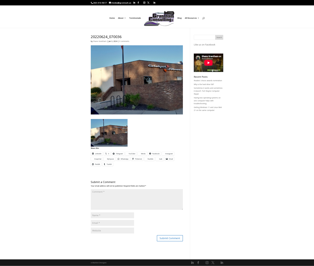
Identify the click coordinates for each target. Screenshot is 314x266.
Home (112, 18)
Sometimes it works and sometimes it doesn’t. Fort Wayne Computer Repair (208, 91)
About (121, 18)
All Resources (191, 18)
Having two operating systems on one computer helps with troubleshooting (207, 101)
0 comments (124, 41)
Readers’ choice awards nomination (208, 80)
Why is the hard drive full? (204, 84)
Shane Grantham (99, 41)
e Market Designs (98, 262)
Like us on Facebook (204, 44)
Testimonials (135, 18)
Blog (179, 18)
